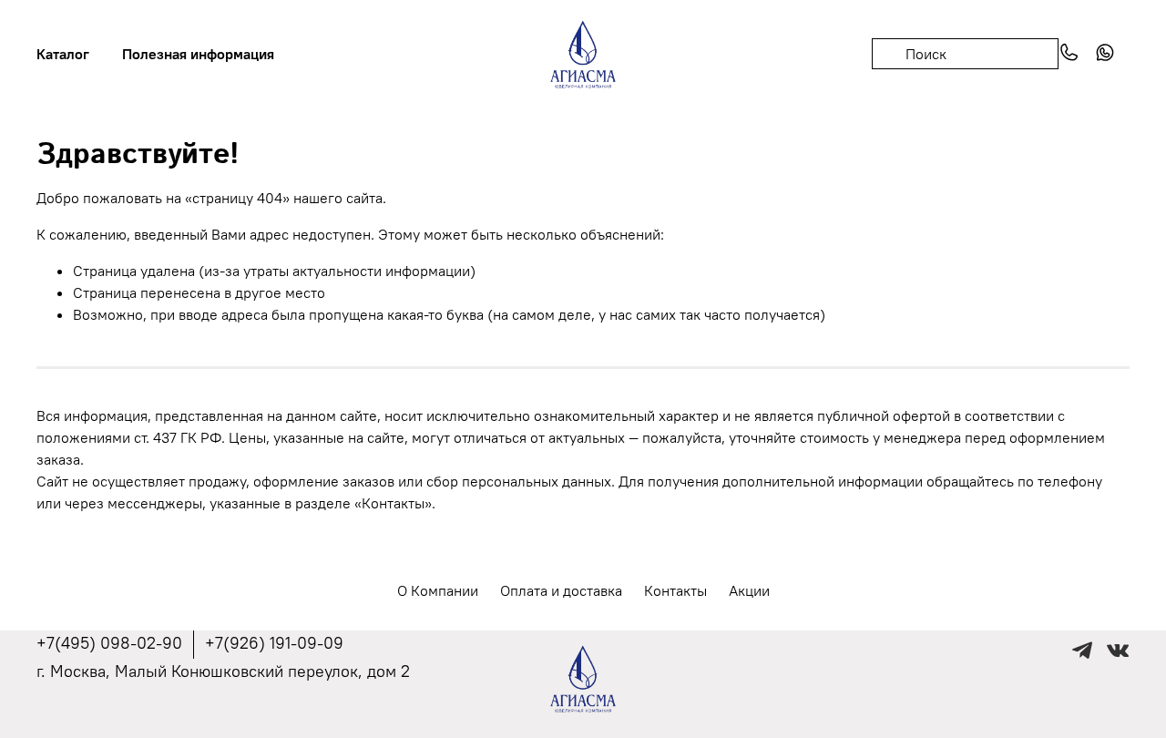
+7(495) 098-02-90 (109, 642)
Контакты (675, 590)
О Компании (437, 590)
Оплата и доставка (561, 590)
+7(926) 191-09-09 (274, 642)
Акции (749, 590)
